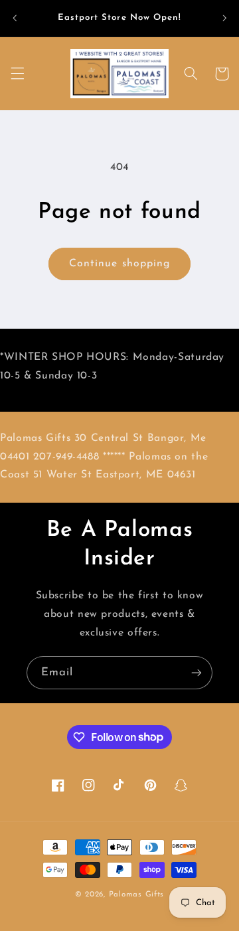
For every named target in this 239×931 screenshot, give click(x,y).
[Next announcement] (224, 18)
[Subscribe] (196, 672)
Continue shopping (119, 263)
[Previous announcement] (14, 18)
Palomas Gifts (137, 894)
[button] (17, 73)
